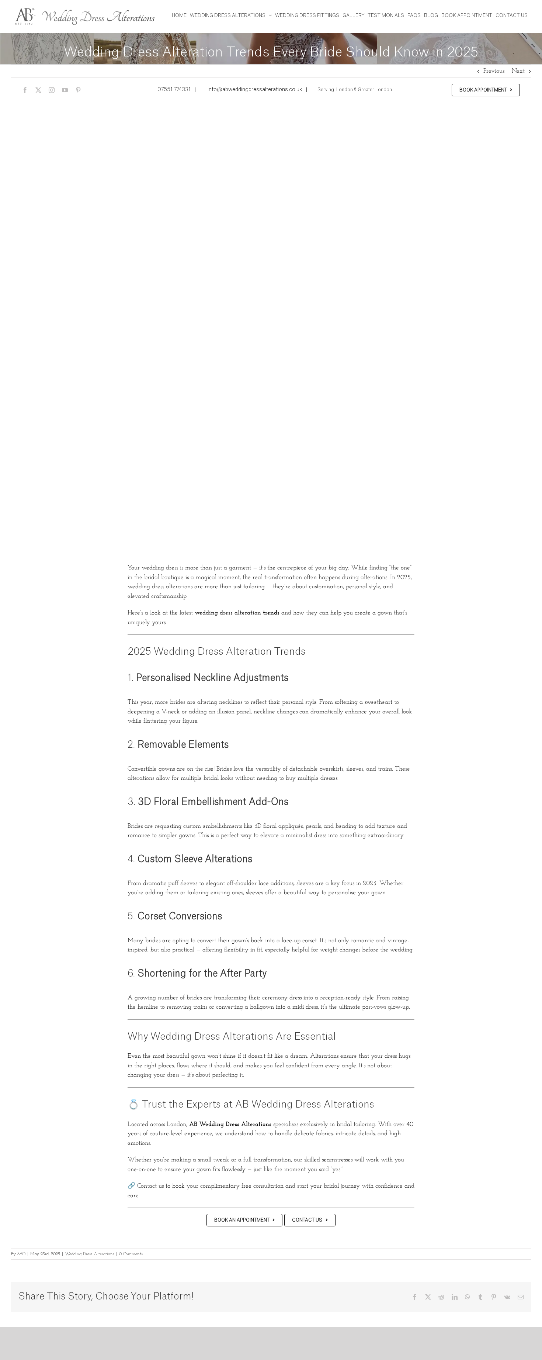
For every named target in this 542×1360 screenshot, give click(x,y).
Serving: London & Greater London (354, 89)
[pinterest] (78, 90)
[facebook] (25, 90)
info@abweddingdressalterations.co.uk (255, 89)
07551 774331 (174, 89)
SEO (21, 1254)
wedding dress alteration (228, 613)
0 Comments (131, 1254)
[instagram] (52, 90)
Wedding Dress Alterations (89, 1254)
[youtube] (65, 90)
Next (518, 71)
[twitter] (38, 90)
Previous (493, 71)
